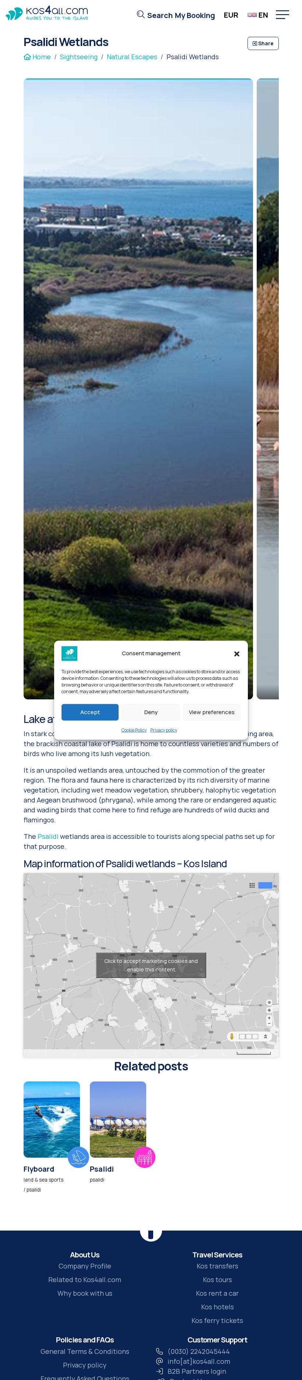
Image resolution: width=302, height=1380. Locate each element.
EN (263, 15)
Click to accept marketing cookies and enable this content (151, 965)
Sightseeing (79, 56)
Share (265, 43)
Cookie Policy (134, 730)
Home (41, 56)
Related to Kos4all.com (84, 1279)
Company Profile (85, 1265)
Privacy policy (163, 730)
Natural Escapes (132, 56)
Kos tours (217, 1279)
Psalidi (48, 836)
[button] (236, 653)
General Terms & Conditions (85, 1351)
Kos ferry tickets (217, 1320)
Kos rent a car (217, 1293)
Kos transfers (217, 1265)
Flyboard (39, 1169)
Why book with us (84, 1293)
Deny (151, 712)
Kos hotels (217, 1306)
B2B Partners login (197, 1371)
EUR (231, 15)
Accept (90, 712)
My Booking (195, 15)
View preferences (212, 712)
